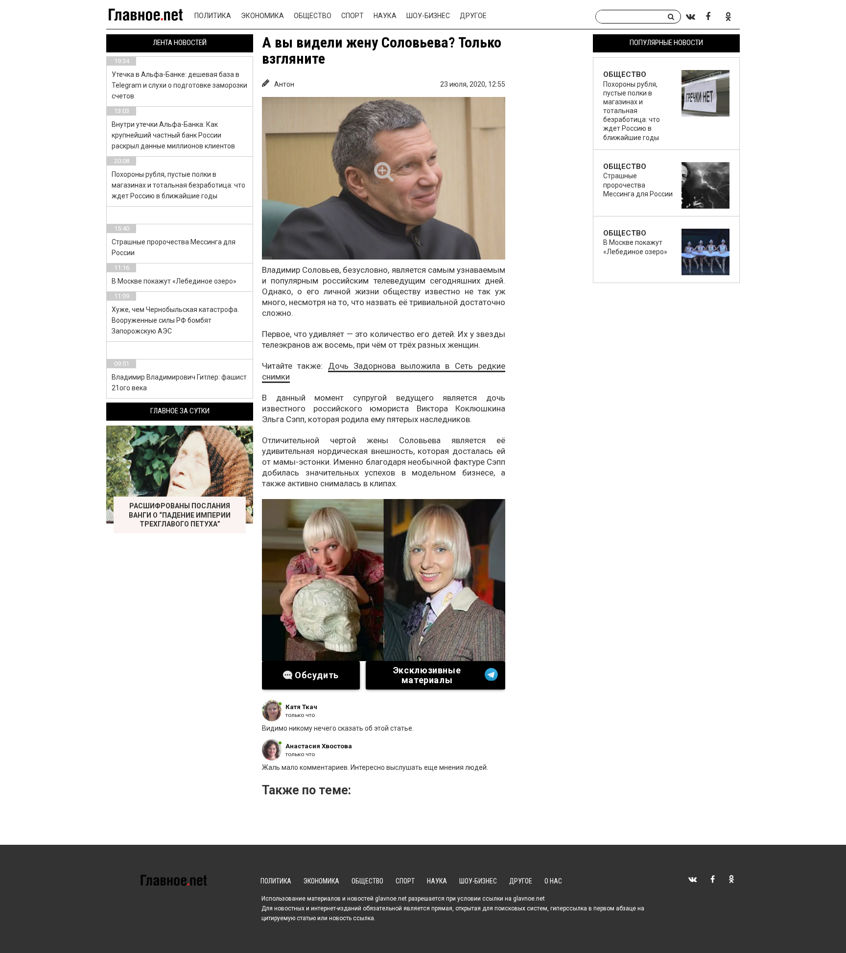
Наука (385, 15)
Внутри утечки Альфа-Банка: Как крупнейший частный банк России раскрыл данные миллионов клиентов (173, 135)
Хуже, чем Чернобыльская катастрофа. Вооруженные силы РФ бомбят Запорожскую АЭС (175, 320)
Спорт (352, 15)
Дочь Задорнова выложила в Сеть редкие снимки (383, 371)
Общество (312, 15)
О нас (553, 881)
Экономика (262, 15)
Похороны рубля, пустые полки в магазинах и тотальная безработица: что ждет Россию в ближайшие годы (178, 185)
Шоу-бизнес (428, 15)
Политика (212, 15)
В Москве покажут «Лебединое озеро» (174, 281)
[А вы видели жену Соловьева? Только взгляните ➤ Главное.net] (383, 178)
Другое (473, 15)
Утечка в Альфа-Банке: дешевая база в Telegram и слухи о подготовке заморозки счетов (179, 85)
